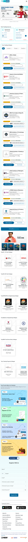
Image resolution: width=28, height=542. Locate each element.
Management (21, 29)
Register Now (14, 495)
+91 (2, 473)
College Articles (19, 519)
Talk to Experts (8, 68)
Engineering (7, 29)
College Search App (6, 528)
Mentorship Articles (20, 525)
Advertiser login (19, 515)
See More (11, 39)
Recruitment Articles (6, 523)
